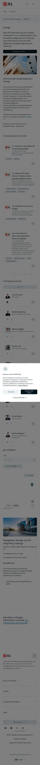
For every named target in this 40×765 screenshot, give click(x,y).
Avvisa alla (11, 392)
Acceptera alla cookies (29, 392)
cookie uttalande (23, 386)
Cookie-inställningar (20, 397)
